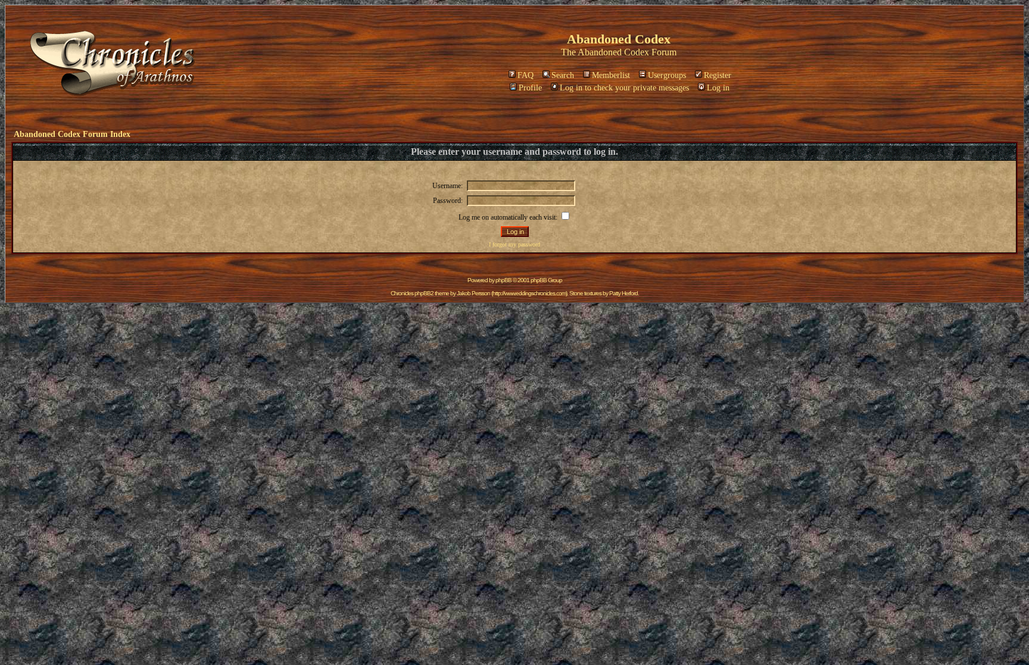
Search (562, 75)
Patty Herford (623, 293)
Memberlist (611, 75)
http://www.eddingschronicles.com (529, 293)
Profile (530, 87)
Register (717, 75)
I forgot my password (514, 244)
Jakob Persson (473, 293)
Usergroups (667, 75)
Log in (718, 87)
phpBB (503, 280)
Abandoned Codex (613, 52)
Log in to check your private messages (624, 87)
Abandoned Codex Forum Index (72, 134)
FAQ (525, 75)
